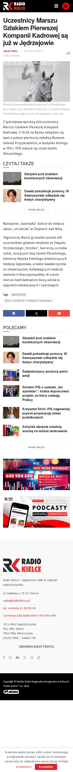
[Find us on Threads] (31, 658)
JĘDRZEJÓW (19, 294)
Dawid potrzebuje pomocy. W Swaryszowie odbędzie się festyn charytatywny (46, 195)
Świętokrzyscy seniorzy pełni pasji (45, 373)
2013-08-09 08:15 (33, 51)
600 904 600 (48, 615)
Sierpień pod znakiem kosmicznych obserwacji (43, 176)
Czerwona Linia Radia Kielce (21, 615)
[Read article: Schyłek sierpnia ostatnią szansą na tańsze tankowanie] (11, 430)
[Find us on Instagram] (10, 657)
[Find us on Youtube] (17, 657)
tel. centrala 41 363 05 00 (19, 608)
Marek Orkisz (11, 51)
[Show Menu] (56, 6)
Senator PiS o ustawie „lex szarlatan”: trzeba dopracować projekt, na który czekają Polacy (45, 393)
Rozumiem (46, 766)
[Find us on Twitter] (24, 657)
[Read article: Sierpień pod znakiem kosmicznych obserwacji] (12, 178)
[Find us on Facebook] (4, 657)
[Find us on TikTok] (38, 658)
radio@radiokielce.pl (16, 601)
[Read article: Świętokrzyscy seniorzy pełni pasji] (11, 375)
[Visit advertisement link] (36, 474)
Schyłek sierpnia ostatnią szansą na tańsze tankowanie (44, 428)
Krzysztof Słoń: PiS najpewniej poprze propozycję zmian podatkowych (46, 413)
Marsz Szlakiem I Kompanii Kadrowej (28, 300)
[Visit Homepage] (15, 6)
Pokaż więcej (36, 209)
